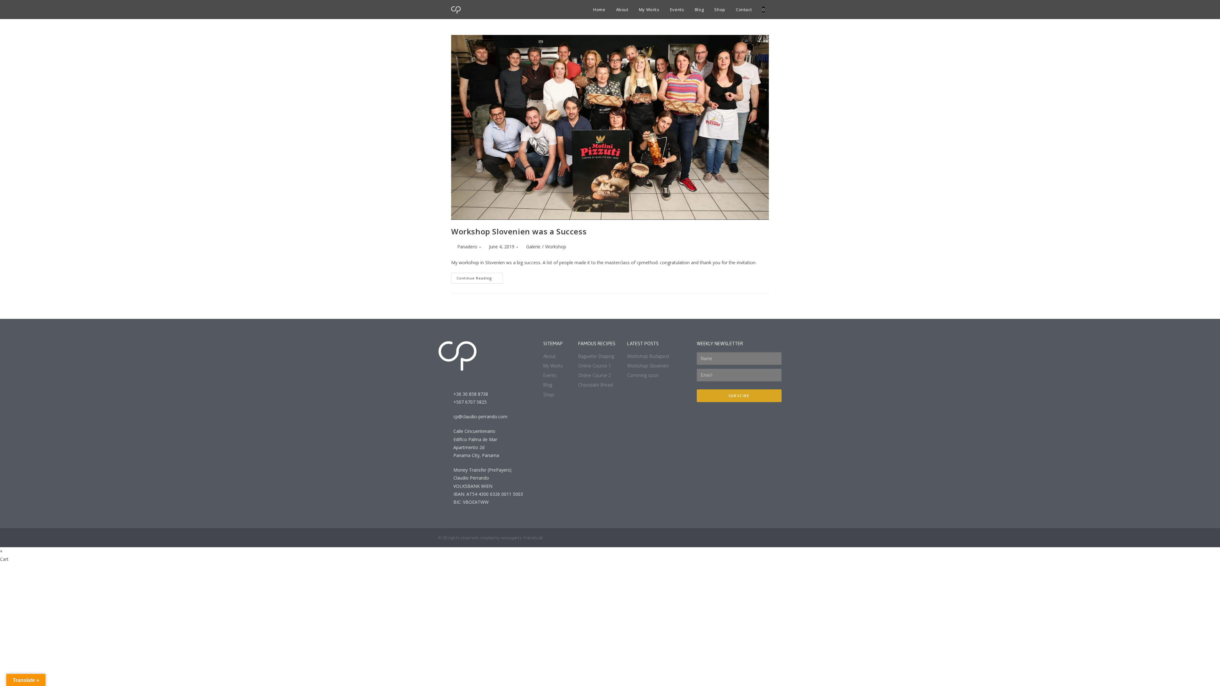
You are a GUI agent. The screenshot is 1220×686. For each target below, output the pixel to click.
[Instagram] (742, 537)
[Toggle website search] (770, 9)
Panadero (467, 247)
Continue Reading (480, 276)
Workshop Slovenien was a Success (518, 231)
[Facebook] (779, 537)
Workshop (555, 247)
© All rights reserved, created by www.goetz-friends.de (490, 538)
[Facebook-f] (766, 537)
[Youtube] (754, 537)
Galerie (533, 247)
